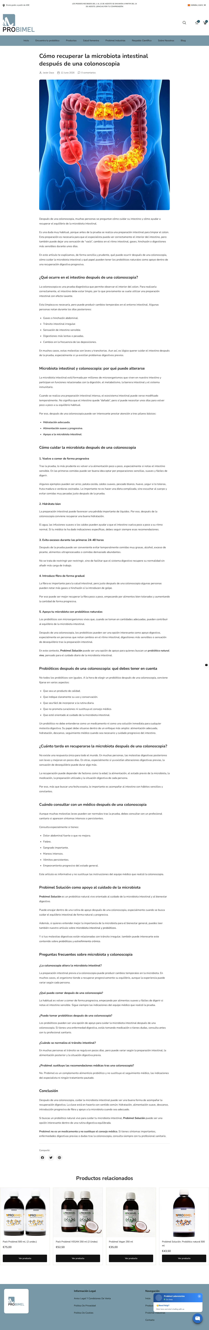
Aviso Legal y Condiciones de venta (92, 1298)
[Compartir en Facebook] (42, 1157)
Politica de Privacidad (85, 1305)
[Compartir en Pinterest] (59, 1157)
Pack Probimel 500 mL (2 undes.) (20, 1241)
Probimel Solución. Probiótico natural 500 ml (183, 1243)
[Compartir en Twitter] (51, 1157)
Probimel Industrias (115, 40)
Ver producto (25, 1258)
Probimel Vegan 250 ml (121, 1241)
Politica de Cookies (83, 1312)
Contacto (149, 1320)
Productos (71, 40)
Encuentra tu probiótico (47, 40)
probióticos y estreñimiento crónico (79, 941)
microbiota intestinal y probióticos (96, 928)
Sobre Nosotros (166, 40)
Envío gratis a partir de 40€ (17, 5)
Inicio (26, 40)
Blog (183, 40)
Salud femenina (91, 40)
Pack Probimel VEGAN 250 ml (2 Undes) (77, 1241)
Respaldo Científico (142, 40)
